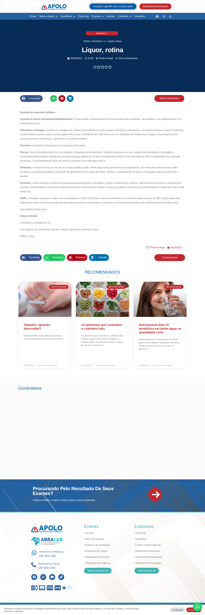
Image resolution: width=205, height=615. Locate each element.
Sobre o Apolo (46, 16)
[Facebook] (157, 16)
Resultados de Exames (97, 557)
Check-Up (83, 16)
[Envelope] (52, 577)
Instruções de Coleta (96, 551)
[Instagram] (163, 16)
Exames (96, 16)
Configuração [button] (177, 610)
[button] (31, 98)
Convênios (66, 16)
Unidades (139, 16)
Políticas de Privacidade (148, 563)
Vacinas (110, 16)
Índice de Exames (94, 539)
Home (33, 16)
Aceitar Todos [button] (193, 610)
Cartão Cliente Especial (148, 545)
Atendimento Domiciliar (147, 551)
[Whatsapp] (170, 16)
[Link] (61, 577)
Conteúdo (123, 16)
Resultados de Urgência (98, 563)
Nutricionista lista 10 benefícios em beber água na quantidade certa (160, 328)
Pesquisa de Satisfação (97, 545)
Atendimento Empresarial (148, 557)
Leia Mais (28, 347)
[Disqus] (102, 430)
